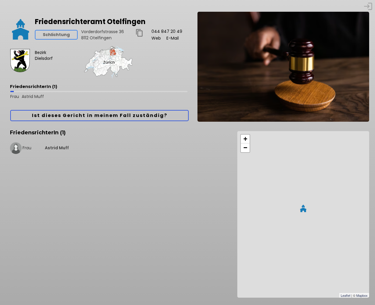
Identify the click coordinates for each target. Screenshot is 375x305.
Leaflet (345, 295)
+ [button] (245, 139)
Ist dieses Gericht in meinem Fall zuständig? (99, 115)
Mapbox (362, 295)
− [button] (245, 147)
